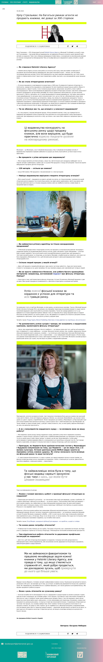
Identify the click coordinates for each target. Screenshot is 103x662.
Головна (5, 2)
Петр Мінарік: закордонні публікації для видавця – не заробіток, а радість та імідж (53, 521)
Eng (99, 2)
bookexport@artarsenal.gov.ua (19, 644)
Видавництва (34, 2)
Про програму (15, 2)
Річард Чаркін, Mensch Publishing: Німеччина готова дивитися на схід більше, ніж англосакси (56, 320)
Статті (25, 2)
